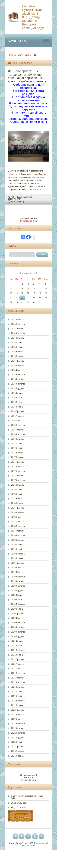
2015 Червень (17, 365)
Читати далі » (36, 189)
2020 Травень (17, 613)
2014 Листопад (18, 333)
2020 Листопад (18, 632)
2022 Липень (17, 719)
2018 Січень (16, 489)
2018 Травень (17, 508)
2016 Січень (16, 393)
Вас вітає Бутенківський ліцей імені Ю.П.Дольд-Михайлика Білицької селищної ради (33, 17)
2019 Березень (18, 554)
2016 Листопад (18, 434)
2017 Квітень (17, 457)
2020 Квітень (17, 609)
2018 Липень (17, 517)
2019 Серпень (17, 572)
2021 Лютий (16, 645)
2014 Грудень (17, 338)
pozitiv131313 (25, 197)
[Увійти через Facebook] (28, 237)
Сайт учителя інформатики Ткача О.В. (27, 797)
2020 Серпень (17, 618)
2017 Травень (17, 462)
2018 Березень (18, 498)
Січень (28, 55)
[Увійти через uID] (23, 237)
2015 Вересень (18, 374)
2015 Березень (18, 351)
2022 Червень (17, 714)
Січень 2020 (28, 273)
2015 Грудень (17, 388)
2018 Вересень (18, 526)
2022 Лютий (16, 696)
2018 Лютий (16, 494)
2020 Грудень (17, 636)
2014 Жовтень (18, 329)
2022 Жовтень (18, 728)
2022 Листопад (18, 733)
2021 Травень (17, 659)
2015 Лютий (16, 347)
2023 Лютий (16, 742)
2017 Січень (16, 443)
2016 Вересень (18, 425)
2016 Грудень (17, 439)
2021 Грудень (17, 687)
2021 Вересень (18, 673)
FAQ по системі (18, 807)
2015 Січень (16, 342)
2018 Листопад (18, 535)
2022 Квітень (17, 705)
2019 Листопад (18, 586)
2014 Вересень (18, 324)
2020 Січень (16, 595)
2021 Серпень (17, 668)
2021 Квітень (17, 655)
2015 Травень (17, 361)
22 (22, 298)
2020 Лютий (16, 600)
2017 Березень (18, 453)
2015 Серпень (17, 370)
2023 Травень (17, 746)
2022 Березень (18, 701)
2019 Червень (17, 567)
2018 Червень (17, 512)
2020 (20, 55)
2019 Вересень (18, 577)
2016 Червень (17, 416)
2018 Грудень (17, 540)
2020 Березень (18, 604)
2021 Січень (16, 641)
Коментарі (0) (17, 202)
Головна (12, 55)
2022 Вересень (18, 724)
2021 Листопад (18, 682)
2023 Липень (17, 756)
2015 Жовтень (18, 379)
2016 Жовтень (18, 430)
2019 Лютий (16, 549)
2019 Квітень (17, 558)
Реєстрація (25, 221)
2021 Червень (17, 664)
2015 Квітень (17, 356)
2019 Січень (16, 544)
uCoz (32, 845)
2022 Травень (17, 710)
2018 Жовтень (18, 531)
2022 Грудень (17, 737)
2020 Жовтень (18, 627)
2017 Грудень (17, 485)
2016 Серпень (17, 420)
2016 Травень (17, 411)
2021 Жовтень (18, 678)
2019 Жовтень (18, 581)
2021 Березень (18, 650)
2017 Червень (17, 466)
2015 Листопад (18, 384)
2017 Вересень (18, 471)
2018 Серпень (17, 521)
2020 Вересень (18, 622)
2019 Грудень (17, 590)
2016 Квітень (17, 407)
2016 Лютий (16, 397)
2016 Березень (18, 402)
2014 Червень (17, 319)
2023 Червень (17, 751)
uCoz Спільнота (18, 803)
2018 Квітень (17, 503)
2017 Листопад (18, 480)
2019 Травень (17, 563)
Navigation (17, 41)
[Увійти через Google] (33, 237)
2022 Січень (16, 691)
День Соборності (22, 63)
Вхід (34, 221)
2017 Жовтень (18, 475)
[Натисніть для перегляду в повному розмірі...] (30, 161)
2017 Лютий (16, 448)
